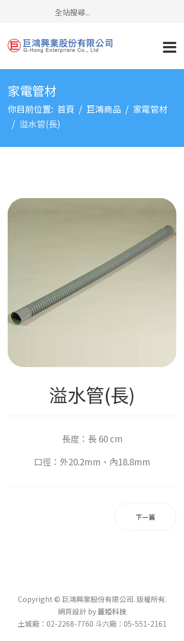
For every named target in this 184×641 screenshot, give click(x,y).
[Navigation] (169, 46)
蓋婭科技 (112, 611)
